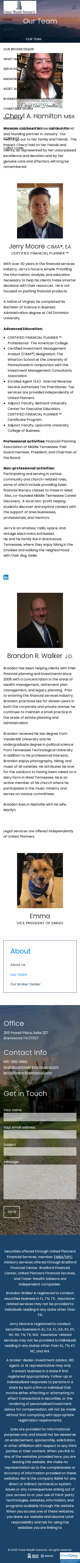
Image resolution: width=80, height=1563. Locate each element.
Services (10, 69)
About (8, 29)
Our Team (33, 39)
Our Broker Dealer (18, 49)
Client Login (13, 148)
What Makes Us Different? (24, 59)
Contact (11, 138)
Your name (30, 1110)
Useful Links (58, 128)
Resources (12, 118)
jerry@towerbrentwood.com (28, 1072)
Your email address (37, 1127)
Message (28, 1161)
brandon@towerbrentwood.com (31, 1067)
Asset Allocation (18, 88)
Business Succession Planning (28, 98)
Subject (27, 1144)
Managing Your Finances (24, 79)
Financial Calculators (22, 128)
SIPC (69, 1256)
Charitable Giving (18, 108)
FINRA (58, 1256)
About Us (11, 39)
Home (7, 19)
